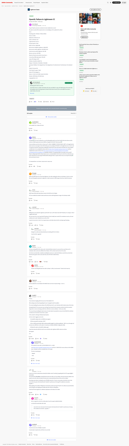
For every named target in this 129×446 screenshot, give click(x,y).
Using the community (22, 444)
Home (3, 5)
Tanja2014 (36, 397)
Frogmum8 (34, 280)
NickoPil (33, 245)
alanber (33, 189)
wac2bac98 (34, 424)
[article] (51, 126)
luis (33, 370)
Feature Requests (36, 2)
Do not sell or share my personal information (50, 444)
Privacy (33, 444)
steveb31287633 (35, 122)
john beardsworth (36, 82)
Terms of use (29, 444)
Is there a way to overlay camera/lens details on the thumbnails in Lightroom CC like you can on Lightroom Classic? (89, 76)
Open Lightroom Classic (95, 9)
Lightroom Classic (15, 5)
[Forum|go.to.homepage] (7, 2)
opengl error (32, 98)
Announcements (29, 2)
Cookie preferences (39, 444)
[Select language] (111, 2)
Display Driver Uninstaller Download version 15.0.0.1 (58, 149)
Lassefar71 (34, 295)
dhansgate (34, 173)
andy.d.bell (34, 207)
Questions (20, 5)
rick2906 (36, 265)
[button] (116, 2)
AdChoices (62, 444)
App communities (8, 5)
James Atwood (35, 24)
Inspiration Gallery (44, 2)
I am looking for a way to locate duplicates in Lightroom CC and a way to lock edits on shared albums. (88, 61)
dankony (34, 137)
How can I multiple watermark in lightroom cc (88, 68)
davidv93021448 (37, 342)
